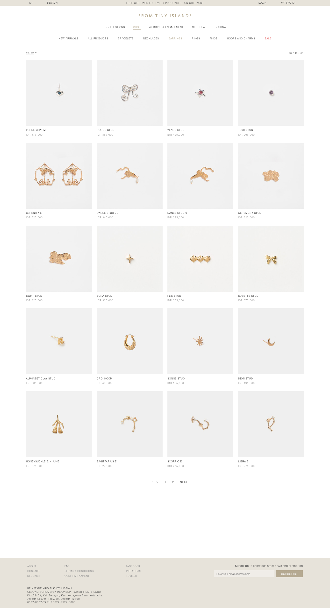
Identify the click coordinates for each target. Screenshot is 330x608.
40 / (297, 53)
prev (154, 481)
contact (33, 571)
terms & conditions (79, 571)
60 (302, 53)
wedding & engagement (166, 27)
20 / (291, 53)
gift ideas (199, 27)
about (31, 566)
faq (67, 566)
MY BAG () (288, 2)
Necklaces (151, 38)
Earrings (175, 38)
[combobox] (33, 3)
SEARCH (52, 2)
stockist (33, 575)
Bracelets (126, 38)
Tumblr (131, 575)
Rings (196, 38)
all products (98, 38)
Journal (221, 27)
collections (116, 27)
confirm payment (77, 575)
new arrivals (68, 38)
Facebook (133, 566)
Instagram (133, 571)
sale (268, 38)
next (183, 481)
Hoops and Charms (241, 38)
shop (137, 27)
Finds (213, 38)
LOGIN (262, 2)
